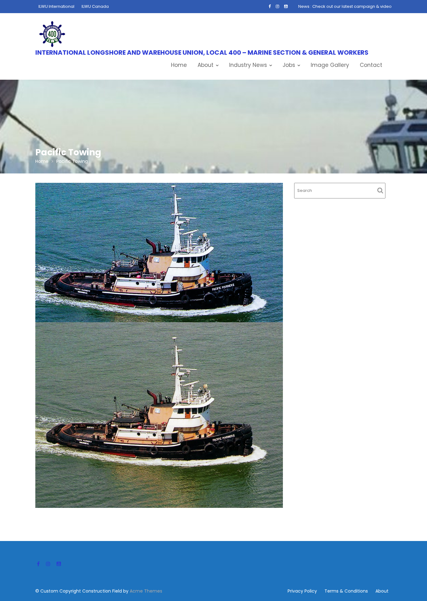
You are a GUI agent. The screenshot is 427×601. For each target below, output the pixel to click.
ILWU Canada (95, 6)
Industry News (248, 65)
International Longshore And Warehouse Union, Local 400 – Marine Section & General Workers (202, 52)
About (206, 65)
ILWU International (56, 6)
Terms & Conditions (346, 591)
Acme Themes (146, 591)
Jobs (289, 65)
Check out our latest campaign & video (352, 6)
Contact (371, 65)
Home (179, 65)
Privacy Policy (302, 591)
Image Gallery (330, 65)
